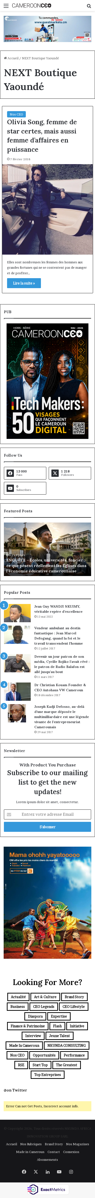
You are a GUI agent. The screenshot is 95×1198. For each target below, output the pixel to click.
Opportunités (44, 1055)
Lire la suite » (24, 283)
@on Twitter (15, 1090)
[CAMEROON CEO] (31, 5)
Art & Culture (45, 997)
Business (17, 1006)
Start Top (40, 1065)
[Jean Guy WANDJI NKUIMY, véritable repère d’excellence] (17, 613)
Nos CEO (16, 114)
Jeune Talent (59, 1036)
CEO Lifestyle (74, 1006)
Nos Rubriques (31, 1144)
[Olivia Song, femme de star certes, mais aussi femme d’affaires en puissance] (47, 209)
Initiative (77, 1026)
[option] (47, 549)
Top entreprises (47, 1075)
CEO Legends (43, 1006)
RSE (21, 1065)
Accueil (13, 58)
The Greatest (66, 1065)
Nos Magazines (77, 1144)
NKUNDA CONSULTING (67, 1045)
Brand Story (74, 997)
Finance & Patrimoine (28, 1026)
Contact (54, 1152)
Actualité (18, 997)
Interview (33, 1036)
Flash (57, 1026)
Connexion (71, 1152)
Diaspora (35, 1016)
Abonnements (47, 1160)
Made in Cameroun (24, 1045)
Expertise (59, 1016)
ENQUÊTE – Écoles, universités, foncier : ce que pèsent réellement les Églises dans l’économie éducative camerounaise (46, 565)
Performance (74, 1055)
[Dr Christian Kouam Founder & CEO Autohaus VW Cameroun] (17, 692)
